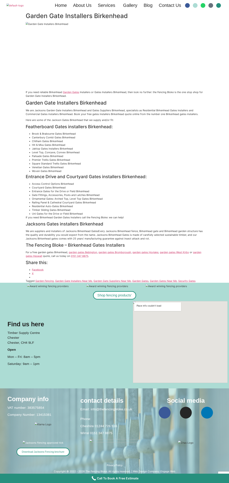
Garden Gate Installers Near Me (73, 280)
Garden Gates (71, 92)
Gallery (130, 5)
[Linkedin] (207, 413)
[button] (107, 5)
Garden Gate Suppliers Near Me (112, 280)
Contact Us (170, 5)
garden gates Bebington (83, 252)
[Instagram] (186, 413)
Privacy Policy (114, 465)
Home (61, 5)
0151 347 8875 (79, 256)
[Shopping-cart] (218, 5)
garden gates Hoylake (145, 252)
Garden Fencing (44, 280)
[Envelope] (195, 5)
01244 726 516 (106, 426)
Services (106, 5)
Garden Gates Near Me (163, 280)
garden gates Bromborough (114, 252)
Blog (148, 5)
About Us (82, 5)
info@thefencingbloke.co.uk (111, 409)
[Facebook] (187, 5)
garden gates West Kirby (174, 252)
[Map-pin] (210, 5)
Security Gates (187, 280)
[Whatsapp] (203, 5)
